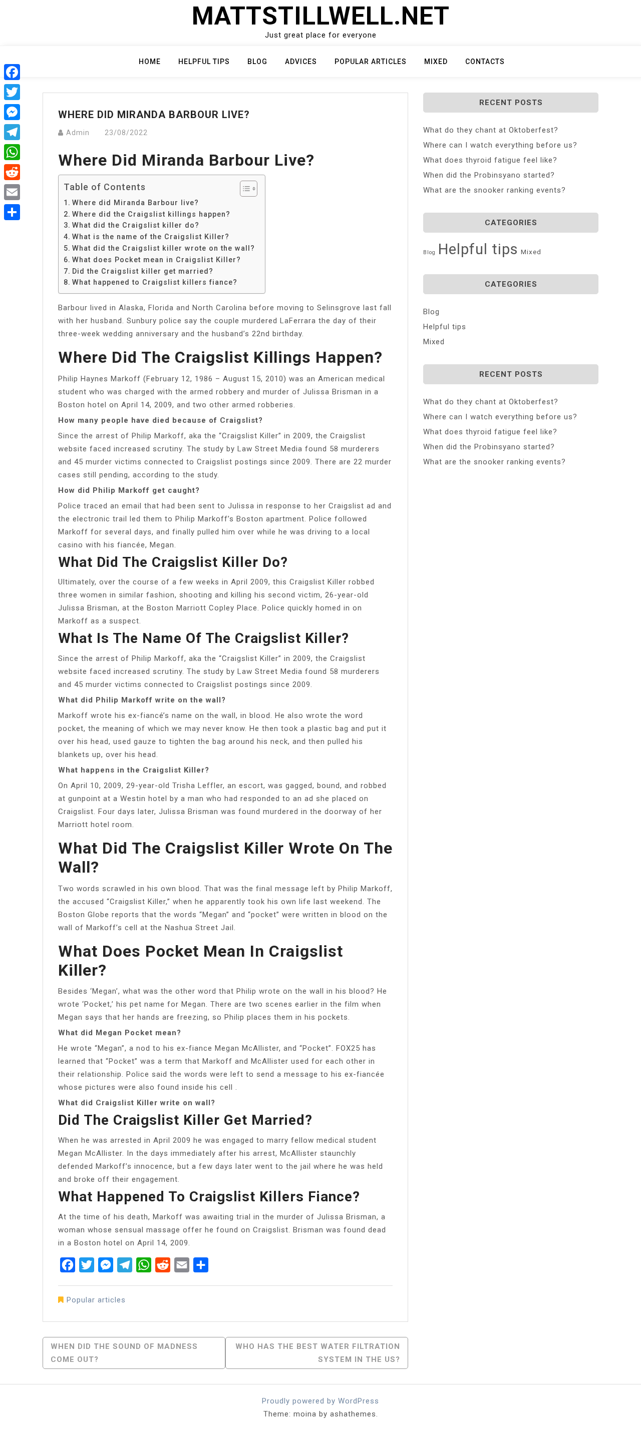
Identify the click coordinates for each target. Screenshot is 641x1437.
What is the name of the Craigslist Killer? (150, 237)
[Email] (12, 192)
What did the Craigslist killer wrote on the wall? (163, 248)
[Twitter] (12, 92)
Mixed (436, 62)
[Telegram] (12, 132)
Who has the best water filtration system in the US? (317, 1353)
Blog (257, 62)
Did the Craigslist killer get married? (142, 271)
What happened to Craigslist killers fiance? (154, 282)
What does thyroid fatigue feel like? (490, 160)
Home (150, 62)
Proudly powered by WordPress (320, 1400)
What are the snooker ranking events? (494, 190)
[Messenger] (12, 112)
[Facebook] (12, 72)
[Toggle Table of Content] (243, 188)
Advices (301, 62)
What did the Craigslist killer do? (135, 225)
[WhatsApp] (12, 152)
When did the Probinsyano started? (489, 175)
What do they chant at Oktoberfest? (490, 130)
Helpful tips (204, 62)
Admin (78, 133)
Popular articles (371, 62)
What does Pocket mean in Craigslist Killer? (156, 260)
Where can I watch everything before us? (500, 145)
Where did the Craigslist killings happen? (151, 214)
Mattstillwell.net (321, 16)
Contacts (485, 62)
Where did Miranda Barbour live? (135, 203)
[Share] (12, 212)
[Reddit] (12, 172)
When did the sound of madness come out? (124, 1353)
